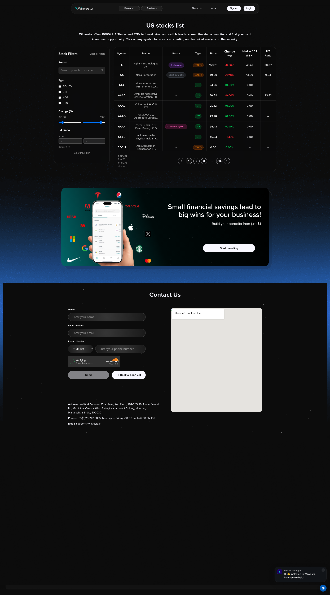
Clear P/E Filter (82, 152)
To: (85, 136)
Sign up (234, 8)
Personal (129, 8)
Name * (72, 309)
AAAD (122, 116)
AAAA (122, 95)
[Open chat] (323, 588)
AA (122, 75)
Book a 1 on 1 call (131, 375)
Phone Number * (77, 341)
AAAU (122, 137)
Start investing (229, 248)
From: (62, 136)
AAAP (121, 126)
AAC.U (122, 147)
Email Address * (76, 325)
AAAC (121, 106)
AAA (122, 85)
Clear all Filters (97, 53)
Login (249, 8)
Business (152, 8)
